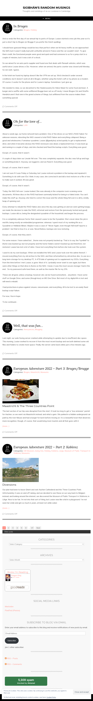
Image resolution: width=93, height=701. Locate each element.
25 (7, 368)
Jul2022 (7, 371)
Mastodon (9, 606)
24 (7, 447)
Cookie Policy (51, 697)
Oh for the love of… (27, 121)
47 (32, 528)
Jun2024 (7, 29)
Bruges (27, 30)
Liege (61, 451)
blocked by (29, 682)
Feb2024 (7, 124)
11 (7, 121)
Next (38, 528)
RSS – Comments (14, 664)
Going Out (39, 451)
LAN (25, 125)
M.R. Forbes (15, 577)
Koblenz (54, 451)
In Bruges (20, 26)
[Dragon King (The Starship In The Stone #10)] (8, 580)
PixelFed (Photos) (12, 610)
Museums (44, 372)
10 (7, 325)
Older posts (8, 532)
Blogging (38, 329)
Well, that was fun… (28, 325)
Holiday (34, 30)
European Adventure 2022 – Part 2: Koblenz (45, 447)
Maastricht (35, 372)
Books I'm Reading (17, 572)
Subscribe (12, 640)
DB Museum (29, 451)
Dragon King (16, 575)
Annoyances (29, 329)
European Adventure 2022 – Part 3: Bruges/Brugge (51, 368)
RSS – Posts (12, 658)
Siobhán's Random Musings (46, 7)
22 (7, 26)
